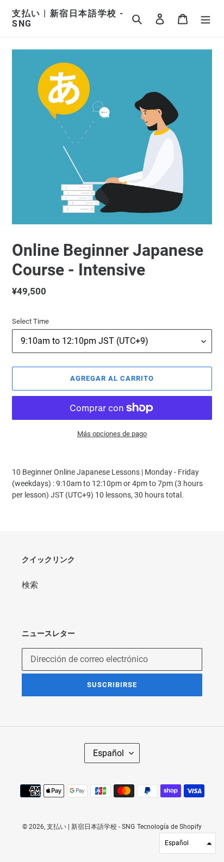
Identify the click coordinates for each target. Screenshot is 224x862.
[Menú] (205, 18)
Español (108, 753)
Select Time (30, 321)
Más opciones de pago (112, 434)
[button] (187, 843)
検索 (30, 585)
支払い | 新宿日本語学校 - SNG (68, 18)
